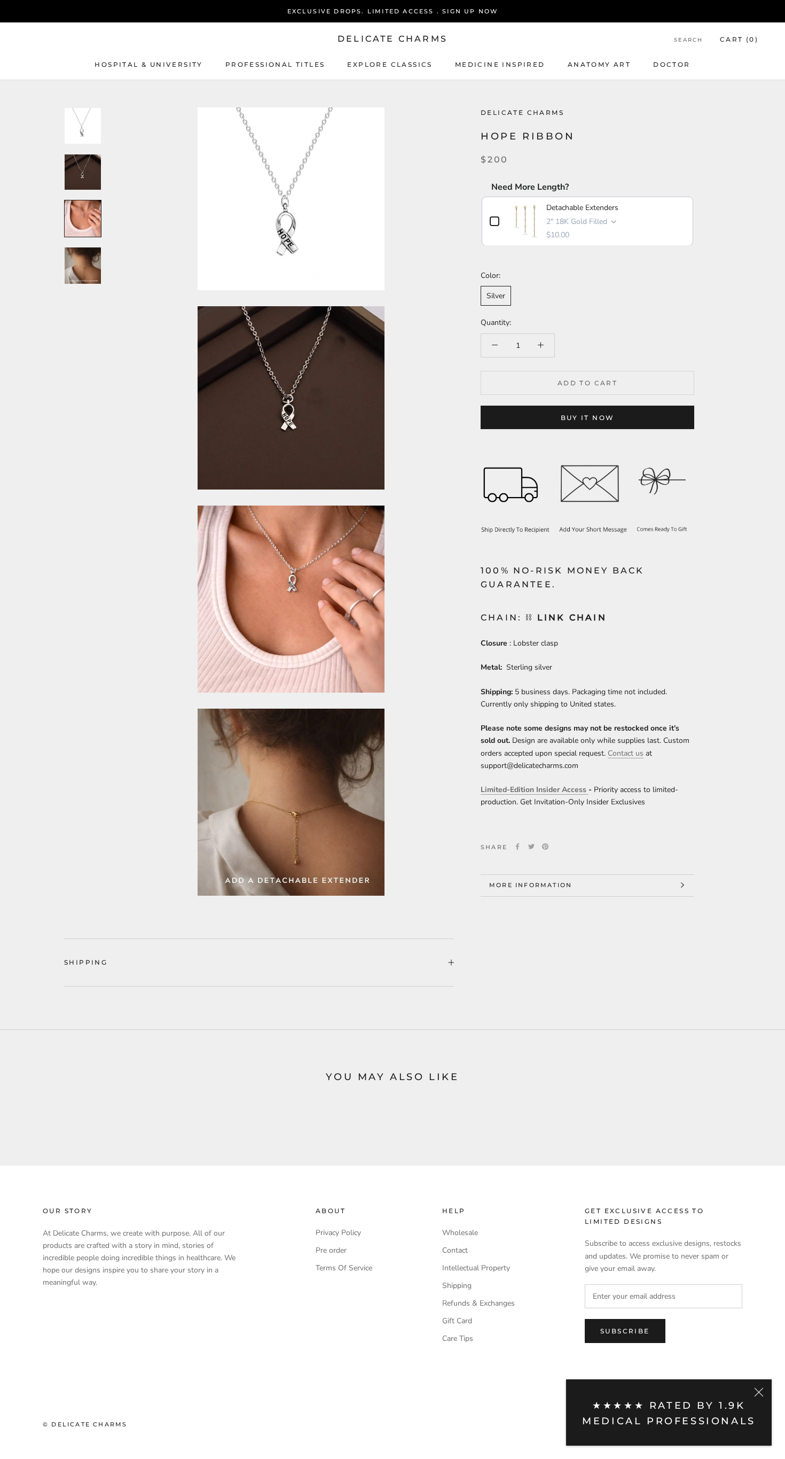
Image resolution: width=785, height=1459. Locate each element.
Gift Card (457, 1321)
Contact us (625, 753)
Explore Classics (389, 64)
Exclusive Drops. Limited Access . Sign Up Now (392, 11)
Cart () (739, 39)
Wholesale (460, 1233)
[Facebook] (517, 846)
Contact (455, 1250)
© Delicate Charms (85, 1424)
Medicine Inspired (500, 64)
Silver (495, 296)
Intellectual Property (476, 1268)
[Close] (759, 1392)
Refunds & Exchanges (478, 1303)
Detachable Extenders (582, 207)
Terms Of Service (344, 1268)
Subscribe (625, 1331)
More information (530, 885)
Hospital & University (148, 64)
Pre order (331, 1250)
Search (688, 39)
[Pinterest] (545, 846)
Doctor (671, 64)
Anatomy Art (599, 64)
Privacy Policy (338, 1233)
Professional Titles (275, 64)
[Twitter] (531, 846)
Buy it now (588, 417)
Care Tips (457, 1338)
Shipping (85, 962)
